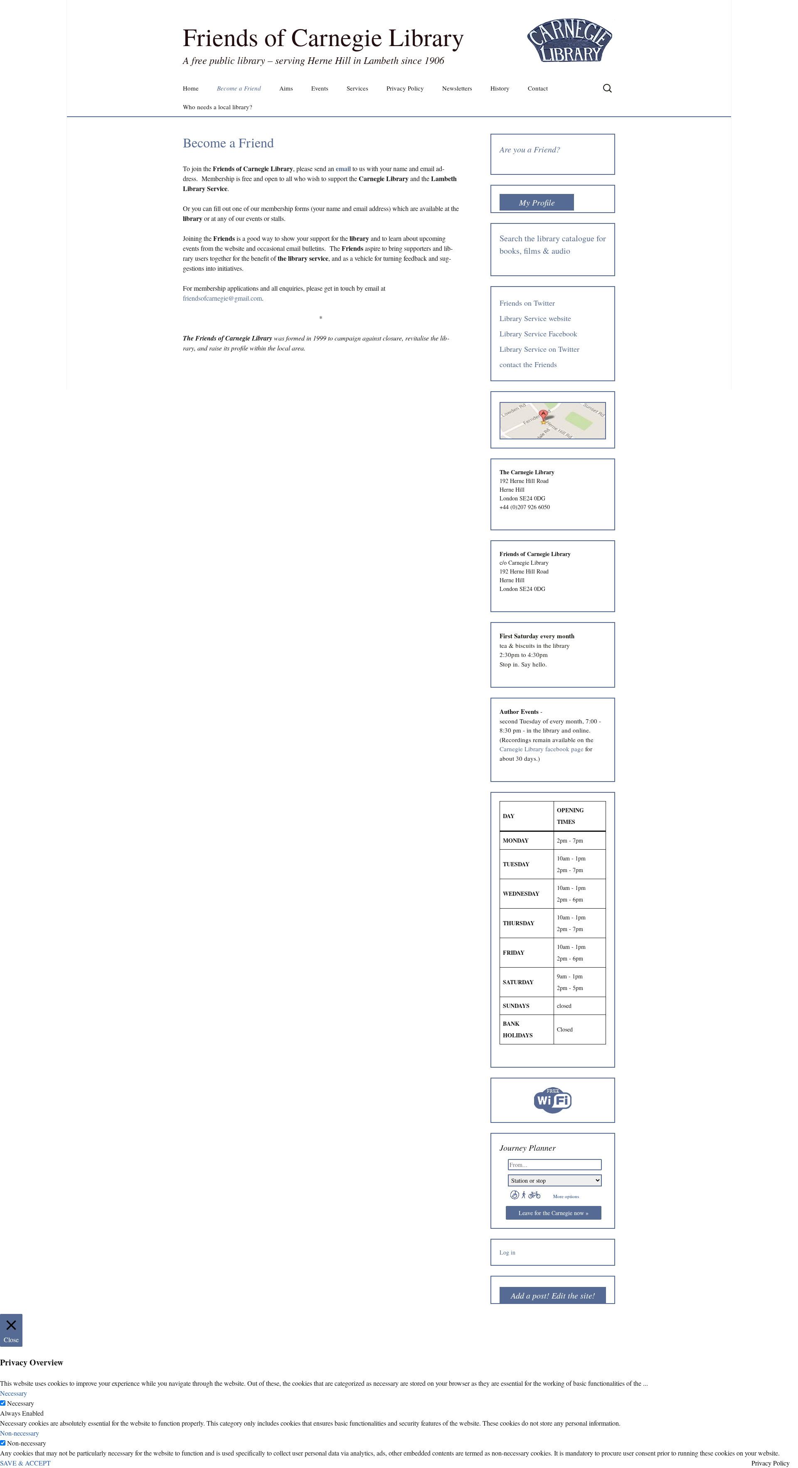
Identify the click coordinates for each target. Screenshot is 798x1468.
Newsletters (457, 88)
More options (566, 1196)
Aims (286, 88)
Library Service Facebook (538, 333)
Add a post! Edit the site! (553, 1295)
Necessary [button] (13, 1393)
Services (357, 88)
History (500, 88)
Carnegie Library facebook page (542, 749)
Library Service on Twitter (539, 349)
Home (191, 88)
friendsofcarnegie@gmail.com (222, 298)
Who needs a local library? (217, 107)
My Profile (537, 202)
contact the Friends (528, 364)
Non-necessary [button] (19, 1433)
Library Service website (535, 318)
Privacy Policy (405, 88)
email (343, 168)
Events (319, 88)
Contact (538, 88)
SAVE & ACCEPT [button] (25, 1462)
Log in (507, 1252)
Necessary (20, 1403)
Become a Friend (239, 88)
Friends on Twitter (527, 303)
